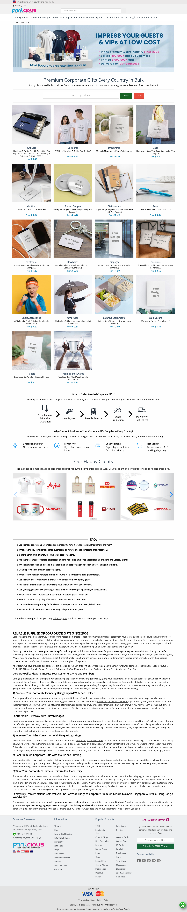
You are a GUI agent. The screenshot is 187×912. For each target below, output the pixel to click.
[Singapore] (23, 852)
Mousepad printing (22, 760)
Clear (139, 95)
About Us (58, 826)
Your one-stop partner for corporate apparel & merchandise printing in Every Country (93, 909)
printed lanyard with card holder (112, 701)
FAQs (56, 849)
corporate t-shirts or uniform (113, 782)
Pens (97, 853)
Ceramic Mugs (101, 837)
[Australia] (31, 852)
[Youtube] (154, 860)
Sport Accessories (124, 872)
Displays (99, 872)
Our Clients (59, 853)
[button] (15, 495)
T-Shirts (98, 826)
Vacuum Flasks (122, 837)
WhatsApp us (60, 618)
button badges (55, 721)
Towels (119, 857)
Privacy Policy (103, 900)
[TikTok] (139, 860)
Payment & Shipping (63, 834)
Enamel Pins (100, 861)
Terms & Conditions (86, 900)
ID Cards (120, 845)
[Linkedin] (159, 860)
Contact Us (58, 841)
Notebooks (121, 853)
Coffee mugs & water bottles (89, 740)
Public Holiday (60, 865)
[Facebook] (144, 860)
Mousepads (121, 865)
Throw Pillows (101, 865)
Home (15, 22)
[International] (14, 852)
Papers (98, 876)
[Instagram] (149, 860)
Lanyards (99, 845)
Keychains (120, 849)
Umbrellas (120, 876)
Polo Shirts (121, 826)
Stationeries (100, 869)
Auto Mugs (121, 861)
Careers (57, 861)
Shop (56, 830)
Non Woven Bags (102, 841)
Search (126, 95)
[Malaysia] (18, 852)
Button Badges (101, 849)
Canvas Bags (121, 841)
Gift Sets (119, 830)
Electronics (121, 869)
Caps (97, 857)
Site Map (58, 869)
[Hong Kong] (27, 852)
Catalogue (139, 17)
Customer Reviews (62, 857)
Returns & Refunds (62, 838)
